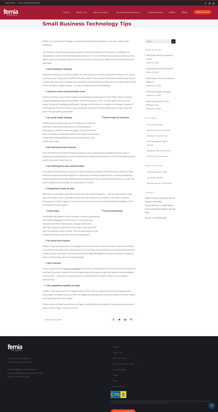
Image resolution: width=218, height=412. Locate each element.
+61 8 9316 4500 (159, 218)
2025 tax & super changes (158, 92)
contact (66, 308)
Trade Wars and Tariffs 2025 (159, 69)
